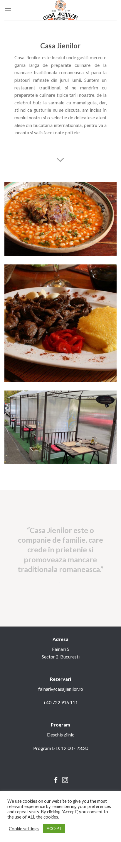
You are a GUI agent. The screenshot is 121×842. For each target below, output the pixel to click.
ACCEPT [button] (54, 828)
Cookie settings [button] (24, 828)
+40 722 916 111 (60, 702)
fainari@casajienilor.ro (60, 689)
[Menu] (7, 10)
